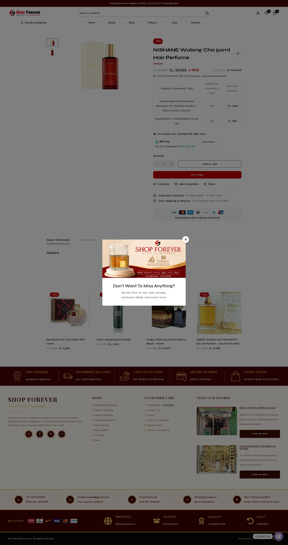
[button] (185, 239)
